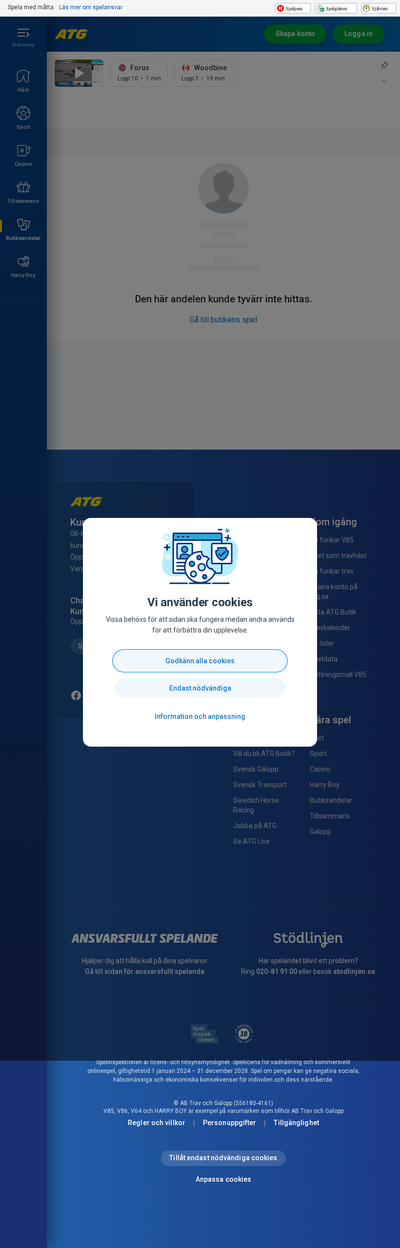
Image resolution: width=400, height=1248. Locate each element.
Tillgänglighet (296, 1123)
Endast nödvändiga (200, 688)
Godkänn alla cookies (200, 661)
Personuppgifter (230, 1123)
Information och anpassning (200, 716)
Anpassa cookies (224, 1179)
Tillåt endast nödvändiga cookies (223, 1158)
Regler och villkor (156, 1123)
